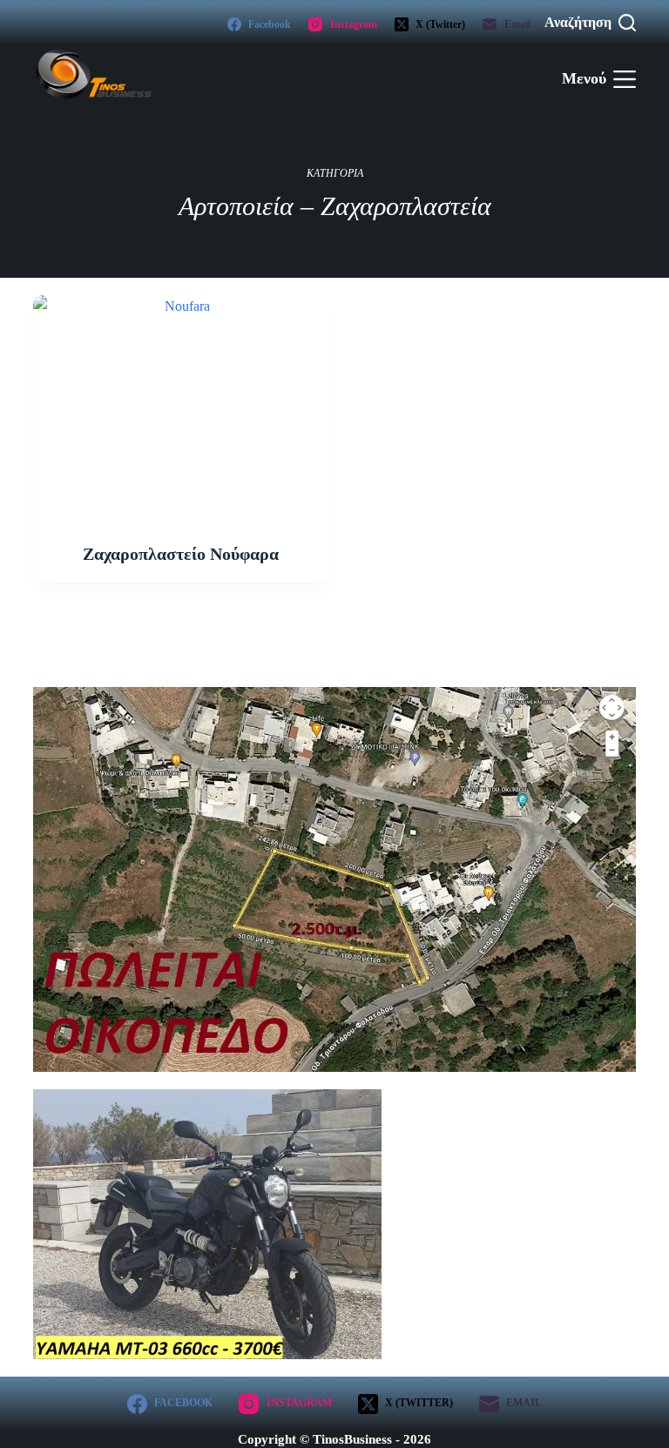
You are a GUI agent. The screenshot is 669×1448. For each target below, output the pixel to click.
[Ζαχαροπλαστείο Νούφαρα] (180, 405)
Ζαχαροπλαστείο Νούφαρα (181, 553)
